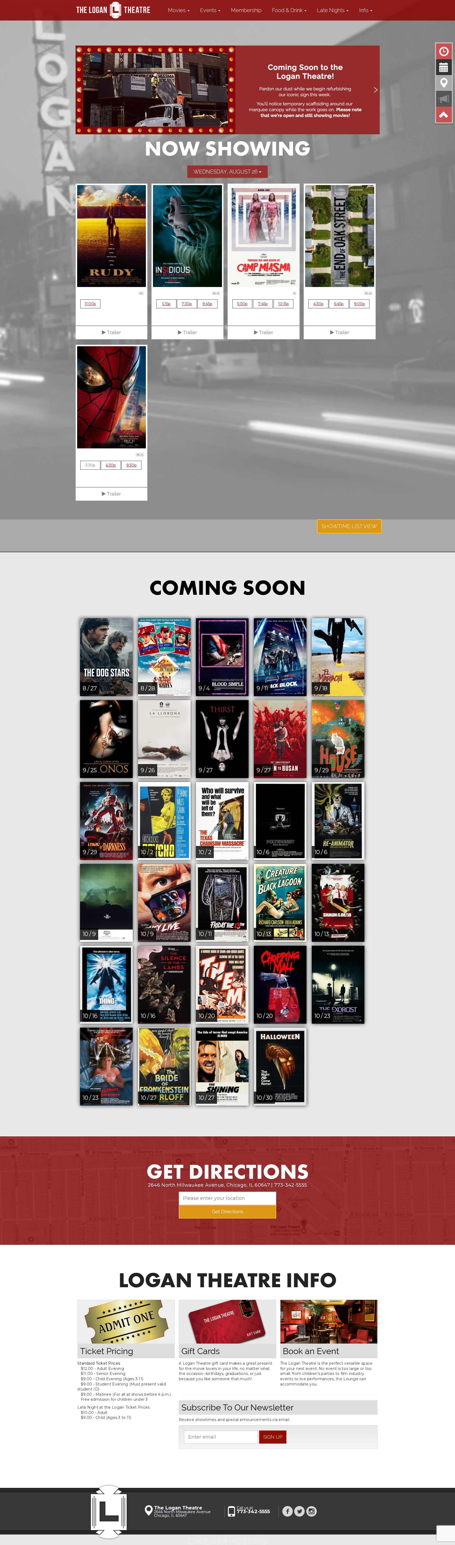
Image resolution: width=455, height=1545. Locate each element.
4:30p (318, 303)
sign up (272, 1437)
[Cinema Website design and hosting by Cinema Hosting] (227, 1539)
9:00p (359, 303)
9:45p (207, 303)
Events (209, 10)
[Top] (444, 114)
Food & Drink (288, 10)
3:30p (90, 465)
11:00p (90, 303)
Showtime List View (349, 526)
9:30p (131, 465)
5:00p (242, 303)
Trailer (113, 332)
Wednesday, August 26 (226, 172)
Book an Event (311, 1351)
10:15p (283, 303)
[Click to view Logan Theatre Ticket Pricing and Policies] (126, 1322)
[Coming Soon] (444, 67)
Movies (177, 10)
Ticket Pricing (106, 1351)
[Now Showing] (444, 51)
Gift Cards (200, 1351)
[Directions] (444, 83)
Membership (246, 10)
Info (364, 10)
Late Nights (331, 10)
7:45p (263, 303)
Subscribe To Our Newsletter (237, 1407)
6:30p (111, 465)
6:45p (339, 303)
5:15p (166, 303)
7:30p (187, 303)
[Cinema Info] (444, 99)
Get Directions (227, 1211)
